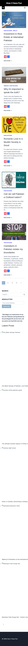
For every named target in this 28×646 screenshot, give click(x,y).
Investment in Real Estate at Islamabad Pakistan (13, 37)
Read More (8, 60)
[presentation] (14, 20)
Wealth (15, 30)
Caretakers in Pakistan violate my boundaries (13, 249)
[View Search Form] (3, 7)
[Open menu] (24, 8)
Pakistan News (8, 30)
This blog (5, 314)
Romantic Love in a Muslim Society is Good (13, 142)
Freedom (6, 85)
